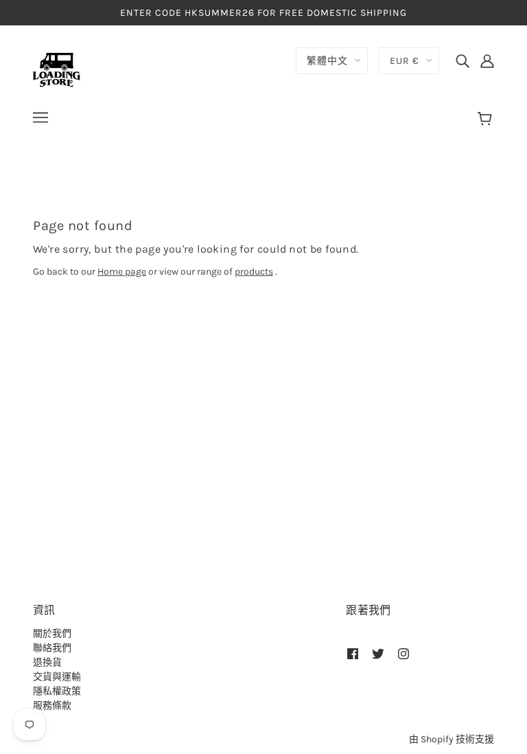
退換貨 (47, 662)
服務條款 (52, 705)
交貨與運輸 (57, 677)
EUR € (404, 61)
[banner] (56, 69)
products (254, 271)
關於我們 (52, 633)
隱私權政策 (57, 691)
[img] (462, 60)
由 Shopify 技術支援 (451, 739)
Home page (121, 271)
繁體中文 (327, 61)
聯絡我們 (52, 648)
